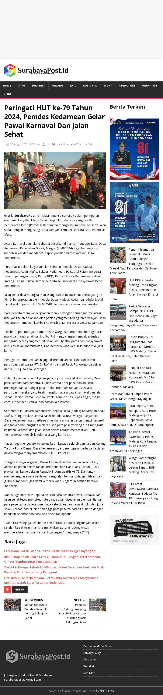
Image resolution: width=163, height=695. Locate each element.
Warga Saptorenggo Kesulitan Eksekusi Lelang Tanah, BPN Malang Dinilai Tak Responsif (133, 467)
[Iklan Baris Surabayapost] (134, 542)
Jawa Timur (77, 144)
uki (48, 144)
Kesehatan (149, 85)
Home (7, 85)
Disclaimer (90, 659)
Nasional (90, 85)
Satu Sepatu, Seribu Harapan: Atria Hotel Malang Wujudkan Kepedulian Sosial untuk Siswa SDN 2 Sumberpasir (133, 415)
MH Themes (107, 690)
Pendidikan (127, 85)
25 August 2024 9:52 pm (25, 144)
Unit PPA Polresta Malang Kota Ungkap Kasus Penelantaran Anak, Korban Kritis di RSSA (134, 289)
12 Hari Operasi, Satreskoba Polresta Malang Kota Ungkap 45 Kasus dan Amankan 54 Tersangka (133, 441)
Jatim (21, 85)
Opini (7, 94)
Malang (57, 85)
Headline (62, 144)
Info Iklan (89, 673)
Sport (107, 85)
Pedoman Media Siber (97, 646)
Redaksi (88, 666)
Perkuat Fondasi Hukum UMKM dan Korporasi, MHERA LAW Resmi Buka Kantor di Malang (132, 377)
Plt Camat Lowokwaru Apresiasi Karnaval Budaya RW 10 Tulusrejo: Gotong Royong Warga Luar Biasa (134, 493)
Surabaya (38, 85)
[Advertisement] (81, 29)
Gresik (19, 589)
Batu (73, 85)
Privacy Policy (92, 653)
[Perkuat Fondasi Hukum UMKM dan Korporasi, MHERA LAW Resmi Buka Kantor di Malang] (118, 373)
